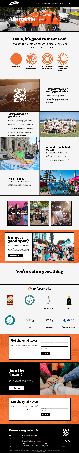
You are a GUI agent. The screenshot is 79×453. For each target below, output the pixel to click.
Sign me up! (45, 353)
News (39, 213)
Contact (10, 446)
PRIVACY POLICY (67, 447)
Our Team (18, 213)
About (10, 441)
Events (10, 438)
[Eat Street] (54, 347)
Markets (10, 435)
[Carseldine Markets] (54, 349)
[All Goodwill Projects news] (54, 408)
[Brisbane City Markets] (54, 348)
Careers (61, 213)
